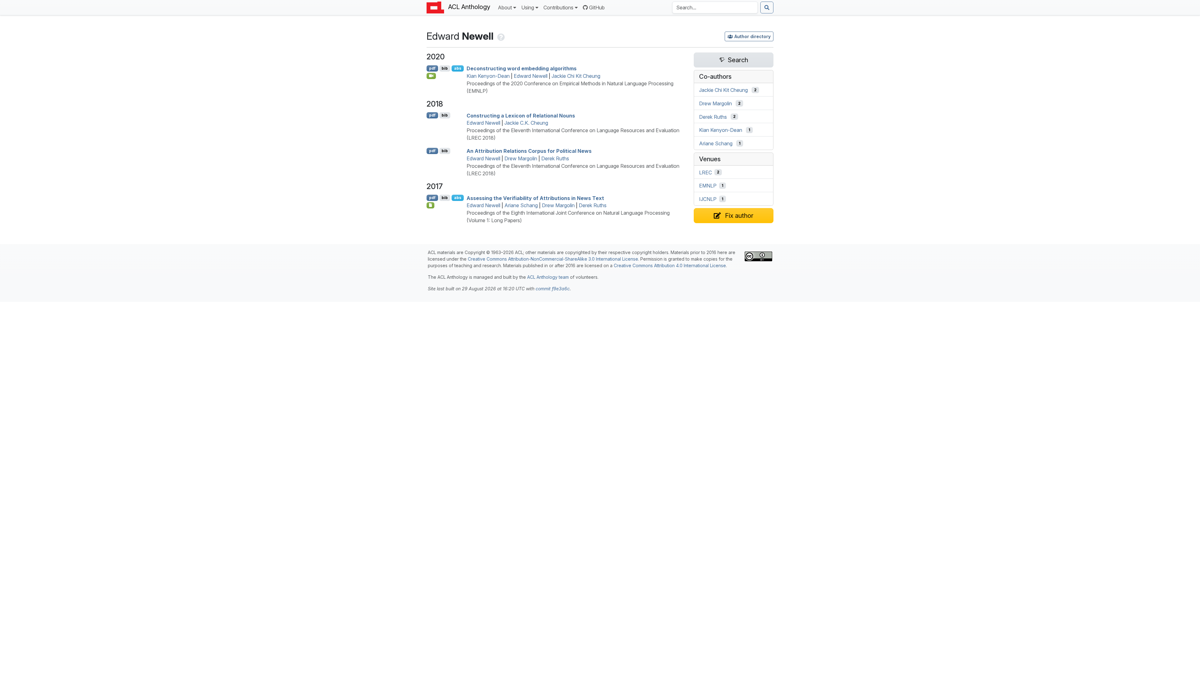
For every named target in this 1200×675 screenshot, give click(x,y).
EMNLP (708, 185)
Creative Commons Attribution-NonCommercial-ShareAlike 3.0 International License (553, 259)
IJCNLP (708, 199)
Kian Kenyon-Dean (488, 76)
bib (445, 68)
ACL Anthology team (548, 277)
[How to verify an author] (500, 36)
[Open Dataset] (430, 205)
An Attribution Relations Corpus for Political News (529, 151)
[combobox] (715, 7)
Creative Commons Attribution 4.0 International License (670, 265)
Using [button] (527, 7)
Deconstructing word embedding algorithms (522, 68)
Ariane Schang (521, 205)
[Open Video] (431, 76)
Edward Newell (531, 76)
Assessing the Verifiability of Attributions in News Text (535, 198)
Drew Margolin (520, 158)
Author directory (752, 36)
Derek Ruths (555, 158)
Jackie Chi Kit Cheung (576, 76)
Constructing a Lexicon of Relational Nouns (521, 115)
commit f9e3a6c (553, 288)
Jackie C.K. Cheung (526, 123)
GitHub (597, 7)
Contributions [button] (558, 7)
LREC (705, 172)
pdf (432, 68)
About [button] (505, 7)
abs (457, 68)
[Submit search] (766, 7)
